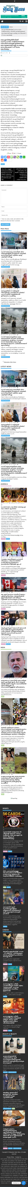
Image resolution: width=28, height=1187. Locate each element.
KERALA (2, 164)
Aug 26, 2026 (5, 250)
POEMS (7, 538)
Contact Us (18, 1157)
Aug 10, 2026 (7, 949)
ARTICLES (5, 1072)
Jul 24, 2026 (7, 1090)
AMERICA (3, 538)
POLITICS (8, 644)
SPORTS (10, 851)
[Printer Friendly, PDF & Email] (14, 153)
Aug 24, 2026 (7, 869)
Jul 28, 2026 (7, 1054)
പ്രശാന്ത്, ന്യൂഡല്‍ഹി (15, 678)
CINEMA (10, 964)
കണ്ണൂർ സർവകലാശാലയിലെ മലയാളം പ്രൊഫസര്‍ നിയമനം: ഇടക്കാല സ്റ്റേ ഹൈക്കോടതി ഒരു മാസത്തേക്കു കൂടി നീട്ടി (7, 174)
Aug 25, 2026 (5, 678)
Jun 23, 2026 (7, 1127)
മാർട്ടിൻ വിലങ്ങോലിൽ (15, 557)
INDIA (3, 696)
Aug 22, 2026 (7, 905)
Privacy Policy (10, 1157)
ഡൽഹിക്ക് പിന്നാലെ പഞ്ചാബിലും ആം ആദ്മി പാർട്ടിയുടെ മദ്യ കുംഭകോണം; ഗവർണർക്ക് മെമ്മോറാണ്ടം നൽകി (21, 174)
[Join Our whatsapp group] (24, 1183)
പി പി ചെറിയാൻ (16, 949)
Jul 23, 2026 (7, 1014)
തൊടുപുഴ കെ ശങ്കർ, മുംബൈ (17, 503)
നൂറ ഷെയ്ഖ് (13, 250)
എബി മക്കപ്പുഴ (15, 1127)
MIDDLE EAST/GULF (5, 266)
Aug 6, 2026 (7, 982)
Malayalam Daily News (10, 362)
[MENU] (26, 21)
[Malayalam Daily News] (2, 21)
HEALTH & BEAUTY (12, 1072)
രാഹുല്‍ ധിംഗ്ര (14, 1054)
